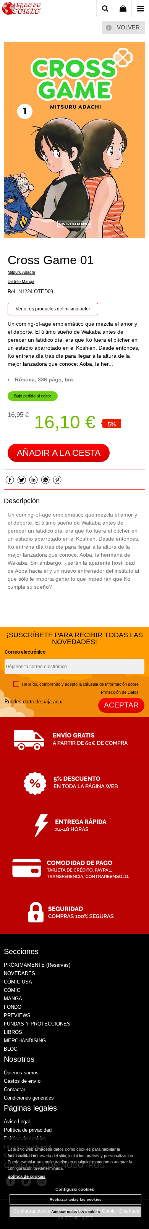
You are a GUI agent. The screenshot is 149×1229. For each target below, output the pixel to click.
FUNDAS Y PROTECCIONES (37, 1024)
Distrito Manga (21, 281)
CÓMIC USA (18, 982)
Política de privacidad (28, 1130)
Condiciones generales (29, 1098)
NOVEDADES (19, 973)
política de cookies (26, 1176)
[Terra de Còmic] (21, 10)
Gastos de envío (22, 1081)
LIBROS (13, 1032)
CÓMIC (12, 990)
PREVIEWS (17, 1015)
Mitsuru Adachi (21, 272)
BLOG (11, 1049)
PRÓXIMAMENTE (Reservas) (37, 965)
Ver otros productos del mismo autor (53, 309)
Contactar (14, 1089)
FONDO (12, 1007)
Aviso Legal (17, 1121)
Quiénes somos (21, 1073)
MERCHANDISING (25, 1040)
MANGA (13, 998)
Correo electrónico (25, 652)
